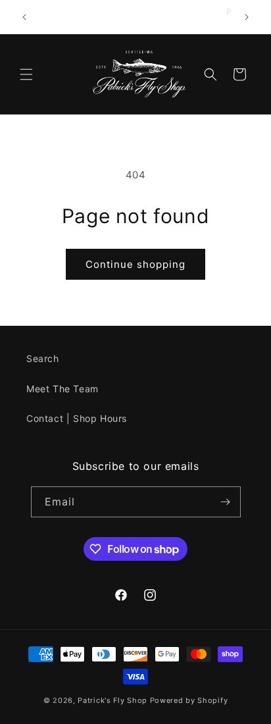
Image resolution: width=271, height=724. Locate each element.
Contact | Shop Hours (76, 418)
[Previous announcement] (24, 17)
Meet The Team (62, 388)
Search (42, 358)
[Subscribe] (225, 501)
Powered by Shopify (189, 700)
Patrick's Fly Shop (112, 700)
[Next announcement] (246, 17)
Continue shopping (135, 264)
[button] (26, 74)
